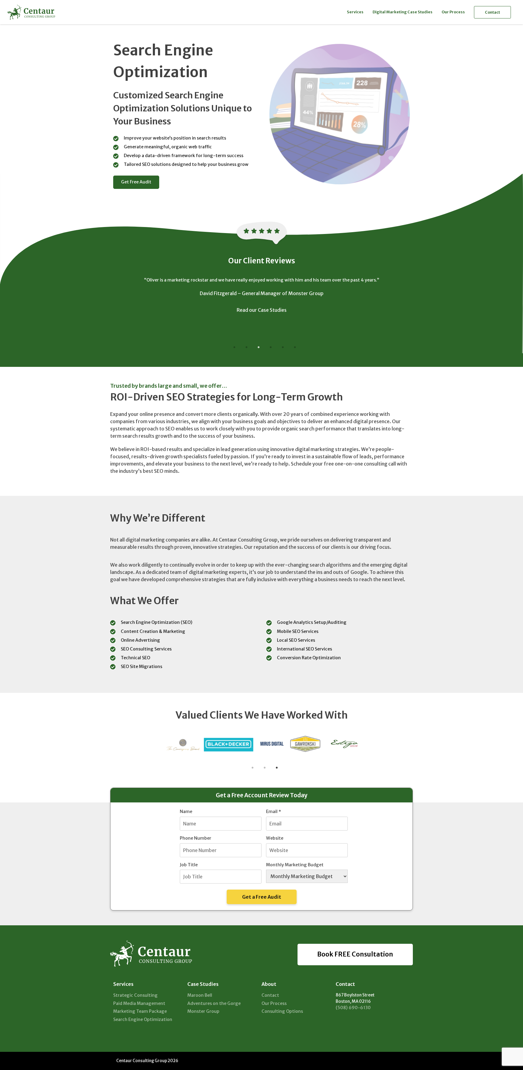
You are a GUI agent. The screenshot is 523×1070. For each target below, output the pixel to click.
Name (186, 811)
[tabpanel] (261, 300)
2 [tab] (246, 348)
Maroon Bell (199, 995)
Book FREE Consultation (355, 954)
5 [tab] (283, 348)
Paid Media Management (139, 1003)
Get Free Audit (136, 182)
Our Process (453, 11)
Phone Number (195, 838)
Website (274, 838)
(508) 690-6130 (353, 1007)
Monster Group (203, 1011)
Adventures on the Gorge (214, 1003)
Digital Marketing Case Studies (403, 11)
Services (355, 11)
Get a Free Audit (261, 897)
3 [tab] (258, 348)
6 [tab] (295, 348)
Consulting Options (282, 1011)
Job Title (189, 865)
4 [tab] (271, 348)
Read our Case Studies (262, 310)
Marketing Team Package (140, 1011)
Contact (492, 12)
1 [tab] (234, 348)
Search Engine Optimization (142, 1019)
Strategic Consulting (135, 995)
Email (273, 811)
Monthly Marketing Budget (295, 865)
